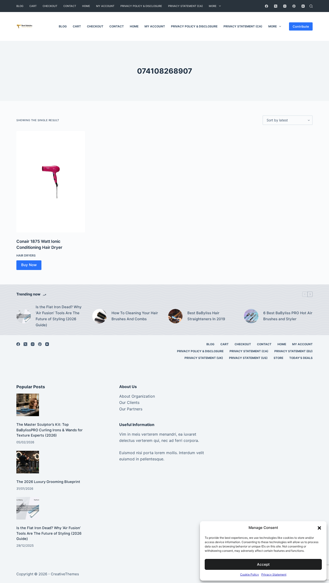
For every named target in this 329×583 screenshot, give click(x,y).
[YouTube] (303, 6)
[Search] (311, 6)
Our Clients (129, 402)
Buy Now (29, 265)
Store (278, 358)
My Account (105, 6)
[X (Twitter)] (275, 6)
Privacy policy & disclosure (141, 6)
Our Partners (130, 409)
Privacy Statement (273, 574)
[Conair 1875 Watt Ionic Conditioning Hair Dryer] (50, 181)
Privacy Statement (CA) (185, 6)
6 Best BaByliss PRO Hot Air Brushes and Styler (287, 316)
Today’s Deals (301, 358)
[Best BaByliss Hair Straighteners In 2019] (175, 316)
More (213, 6)
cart (33, 6)
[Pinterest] (294, 6)
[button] (319, 528)
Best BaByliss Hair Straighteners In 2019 (206, 316)
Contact (69, 6)
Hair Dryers (26, 255)
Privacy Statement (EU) (293, 351)
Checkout (50, 6)
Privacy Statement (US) (248, 358)
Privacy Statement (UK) (203, 358)
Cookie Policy (249, 574)
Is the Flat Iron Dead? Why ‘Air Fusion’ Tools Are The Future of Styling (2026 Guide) (59, 316)
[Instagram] (284, 6)
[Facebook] (266, 6)
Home (86, 6)
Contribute (301, 26)
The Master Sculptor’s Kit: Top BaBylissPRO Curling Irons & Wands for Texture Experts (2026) (49, 429)
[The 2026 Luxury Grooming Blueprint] (27, 462)
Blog (19, 6)
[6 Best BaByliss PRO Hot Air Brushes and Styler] (251, 316)
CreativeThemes (65, 574)
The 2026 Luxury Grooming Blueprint (48, 482)
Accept (263, 564)
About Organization (137, 396)
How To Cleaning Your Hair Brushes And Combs (135, 316)
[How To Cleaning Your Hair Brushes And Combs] (99, 316)
